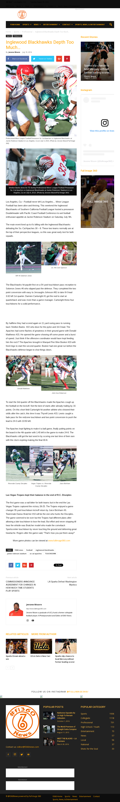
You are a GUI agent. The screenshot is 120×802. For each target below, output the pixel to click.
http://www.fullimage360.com (36, 609)
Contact (51, 6)
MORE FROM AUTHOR (43, 634)
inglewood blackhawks (45, 550)
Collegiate (85, 718)
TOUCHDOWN (50, 553)
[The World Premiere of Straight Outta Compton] (49, 729)
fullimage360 (106, 161)
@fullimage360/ (78, 691)
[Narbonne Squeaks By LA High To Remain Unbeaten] (49, 715)
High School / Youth (90, 726)
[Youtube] (33, 620)
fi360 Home (10, 6)
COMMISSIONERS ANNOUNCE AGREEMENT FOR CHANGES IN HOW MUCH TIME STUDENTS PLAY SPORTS (21, 586)
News (27, 6)
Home (8, 32)
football (29, 550)
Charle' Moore (90, 76)
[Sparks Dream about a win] (16, 646)
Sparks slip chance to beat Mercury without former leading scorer (65, 659)
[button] (110, 24)
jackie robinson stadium (16, 553)
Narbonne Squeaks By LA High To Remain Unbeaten (66, 715)
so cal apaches (36, 553)
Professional (17, 36)
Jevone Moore (14, 52)
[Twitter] (21, 754)
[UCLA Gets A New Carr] (41, 646)
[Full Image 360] (97, 201)
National (85, 744)
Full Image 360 (89, 170)
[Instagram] (28, 620)
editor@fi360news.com (28, 746)
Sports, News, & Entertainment (69, 6)
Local (83, 740)
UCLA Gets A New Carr (40, 656)
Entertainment (39, 6)
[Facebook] (8, 754)
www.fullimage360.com (59, 540)
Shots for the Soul (89, 748)
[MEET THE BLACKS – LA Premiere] (49, 741)
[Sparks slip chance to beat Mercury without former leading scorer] (66, 646)
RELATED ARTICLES (17, 634)
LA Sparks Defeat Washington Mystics (62, 583)
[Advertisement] (80, 14)
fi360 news (19, 550)
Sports (18, 6)
